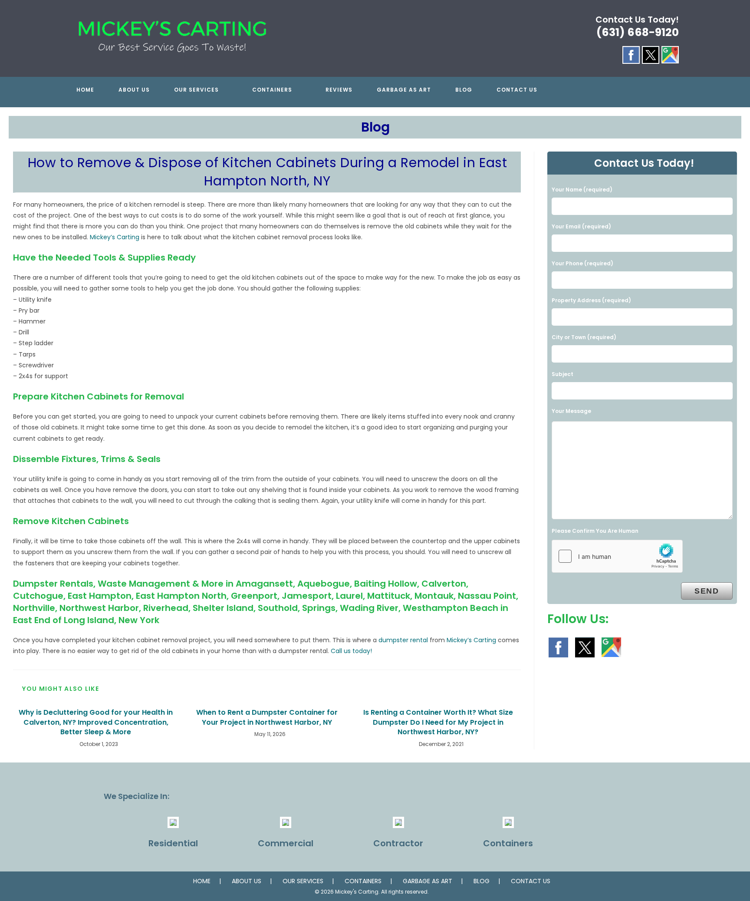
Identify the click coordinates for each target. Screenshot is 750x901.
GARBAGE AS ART (427, 881)
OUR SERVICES (303, 881)
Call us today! (351, 651)
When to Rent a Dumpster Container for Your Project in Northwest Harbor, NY (267, 717)
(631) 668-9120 (637, 32)
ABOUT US (246, 881)
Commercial (285, 843)
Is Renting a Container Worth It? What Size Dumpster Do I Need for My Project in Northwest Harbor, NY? (438, 722)
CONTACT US (530, 881)
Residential (173, 843)
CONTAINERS (363, 881)
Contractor (398, 843)
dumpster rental (403, 640)
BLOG (482, 881)
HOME (202, 881)
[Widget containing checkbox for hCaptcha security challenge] (617, 556)
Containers (508, 843)
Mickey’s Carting (114, 237)
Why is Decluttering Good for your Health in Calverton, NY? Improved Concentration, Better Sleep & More (96, 722)
